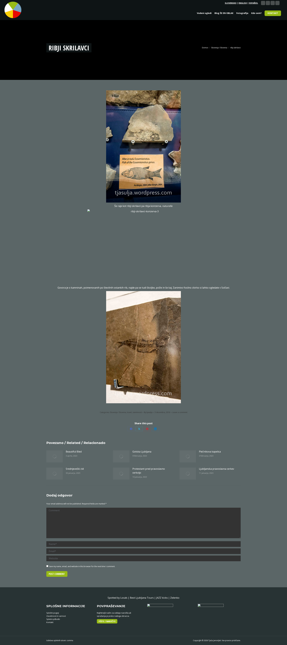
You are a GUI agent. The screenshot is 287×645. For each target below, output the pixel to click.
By (148, 412)
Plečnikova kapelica (210, 451)
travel (129, 412)
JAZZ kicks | (163, 597)
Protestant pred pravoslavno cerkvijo (148, 470)
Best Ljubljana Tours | (143, 597)
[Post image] (54, 456)
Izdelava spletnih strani (56, 640)
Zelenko (174, 597)
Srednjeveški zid (75, 468)
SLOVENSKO (230, 3)
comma (70, 640)
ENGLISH (243, 3)
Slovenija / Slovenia (118, 412)
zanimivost (137, 412)
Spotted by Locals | (119, 597)
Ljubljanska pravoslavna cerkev (216, 468)
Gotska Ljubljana (141, 451)
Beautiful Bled (74, 451)
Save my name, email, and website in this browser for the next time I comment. (82, 566)
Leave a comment (179, 412)
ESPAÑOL (253, 3)
